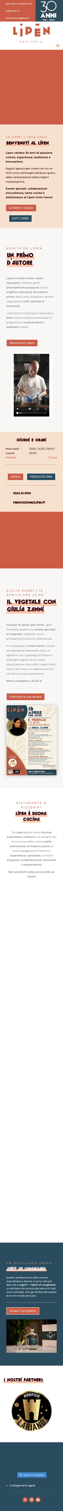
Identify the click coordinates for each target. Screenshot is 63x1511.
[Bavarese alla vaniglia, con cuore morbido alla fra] (31, 1465)
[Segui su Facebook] (25, 1499)
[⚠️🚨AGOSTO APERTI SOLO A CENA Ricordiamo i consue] (49, 1455)
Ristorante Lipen (22, 343)
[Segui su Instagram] (31, 1499)
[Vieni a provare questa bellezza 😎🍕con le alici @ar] (49, 1465)
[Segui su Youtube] (38, 1499)
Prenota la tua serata (26, 697)
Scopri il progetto (23, 1311)
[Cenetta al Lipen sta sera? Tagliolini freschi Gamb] (31, 1455)
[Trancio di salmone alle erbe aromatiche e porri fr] (14, 1465)
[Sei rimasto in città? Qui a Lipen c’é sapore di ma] (14, 1455)
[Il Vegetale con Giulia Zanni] (31, 774)
